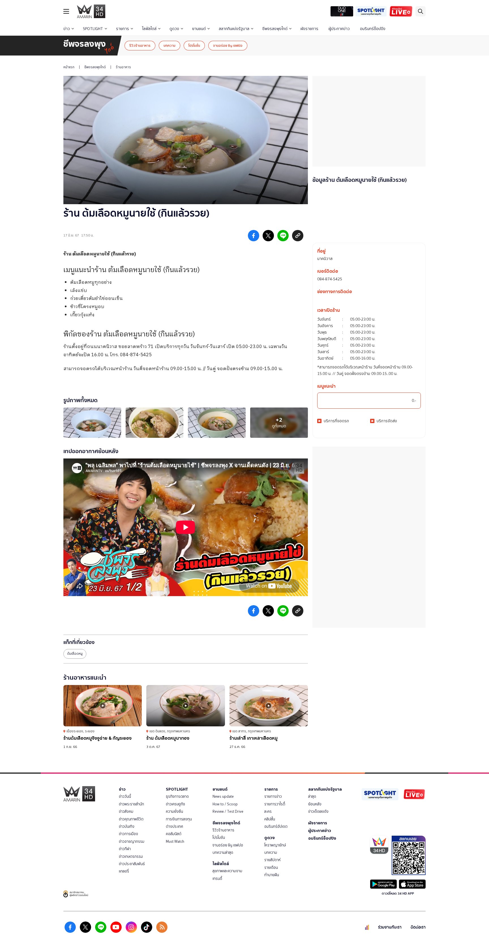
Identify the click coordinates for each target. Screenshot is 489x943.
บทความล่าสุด (223, 852)
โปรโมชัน (219, 837)
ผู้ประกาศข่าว (339, 29)
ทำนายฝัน (271, 875)
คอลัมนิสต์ (173, 834)
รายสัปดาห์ (272, 860)
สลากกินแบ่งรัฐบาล (234, 29)
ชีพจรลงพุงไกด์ (275, 29)
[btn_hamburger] (66, 11)
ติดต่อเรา (418, 927)
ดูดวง (174, 29)
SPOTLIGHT (93, 29)
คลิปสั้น (269, 819)
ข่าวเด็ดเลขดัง (318, 811)
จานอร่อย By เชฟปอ (228, 45)
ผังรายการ (309, 29)
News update (223, 796)
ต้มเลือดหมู (75, 653)
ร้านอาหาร (123, 67)
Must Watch (175, 841)
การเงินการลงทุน (179, 819)
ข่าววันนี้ (125, 796)
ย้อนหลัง (314, 804)
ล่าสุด (312, 796)
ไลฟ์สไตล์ (149, 29)
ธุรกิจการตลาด (177, 796)
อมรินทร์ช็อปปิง (372, 29)
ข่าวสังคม (126, 811)
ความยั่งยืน (174, 811)
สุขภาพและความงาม (227, 871)
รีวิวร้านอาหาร (140, 45)
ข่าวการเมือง (128, 834)
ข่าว (66, 29)
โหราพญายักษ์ (275, 845)
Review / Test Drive (228, 811)
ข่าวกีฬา (125, 849)
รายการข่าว (273, 796)
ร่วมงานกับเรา (390, 927)
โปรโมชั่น (194, 45)
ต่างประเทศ (174, 826)
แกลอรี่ (124, 871)
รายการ (122, 29)
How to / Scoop (225, 804)
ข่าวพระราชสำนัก (131, 804)
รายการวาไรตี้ (274, 804)
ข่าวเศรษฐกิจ (175, 804)
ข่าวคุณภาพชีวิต (131, 819)
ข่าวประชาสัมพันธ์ (132, 864)
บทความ (169, 45)
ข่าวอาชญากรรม (131, 841)
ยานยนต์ (199, 29)
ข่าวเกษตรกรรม (131, 856)
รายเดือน (271, 867)
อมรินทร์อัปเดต (276, 826)
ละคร (268, 811)
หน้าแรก (68, 67)
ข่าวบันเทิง (126, 826)
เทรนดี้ (217, 878)
